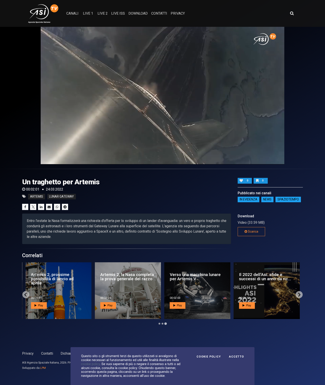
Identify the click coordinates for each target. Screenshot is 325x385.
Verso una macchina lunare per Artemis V (113, 276)
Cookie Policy (209, 356)
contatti (159, 13)
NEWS (267, 199)
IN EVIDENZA (248, 199)
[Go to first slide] (299, 294)
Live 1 (88, 13)
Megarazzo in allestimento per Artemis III (251, 276)
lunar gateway (61, 196)
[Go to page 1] (160, 324)
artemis (36, 196)
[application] (163, 95)
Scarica (252, 231)
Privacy (28, 353)
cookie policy (90, 364)
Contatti (47, 353)
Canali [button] (72, 13)
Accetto (236, 356)
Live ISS (118, 13)
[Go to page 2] (162, 324)
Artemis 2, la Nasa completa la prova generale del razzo (45, 276)
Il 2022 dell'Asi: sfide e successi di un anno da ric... (183, 276)
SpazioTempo (288, 199)
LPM (43, 367)
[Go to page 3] (165, 324)
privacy (178, 13)
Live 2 (103, 13)
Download (138, 13)
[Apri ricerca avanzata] (292, 13)
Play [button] (27, 305)
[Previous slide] (25, 294)
